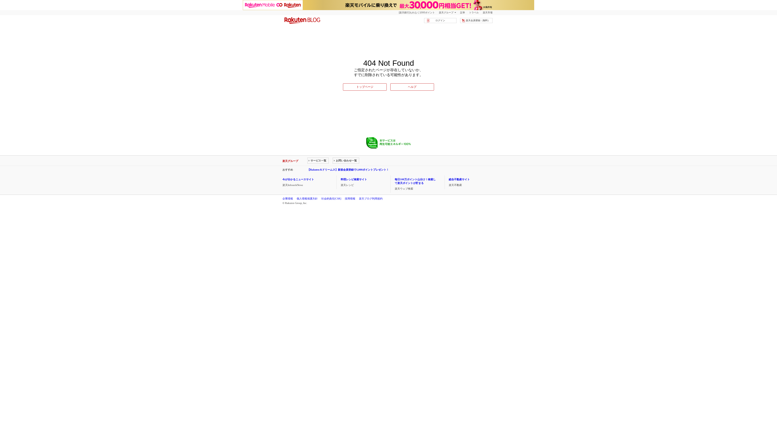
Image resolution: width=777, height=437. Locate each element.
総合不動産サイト (459, 179)
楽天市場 (488, 12)
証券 (462, 12)
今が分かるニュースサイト (298, 179)
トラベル (474, 12)
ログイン (440, 20)
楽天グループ (446, 12)
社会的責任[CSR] (331, 198)
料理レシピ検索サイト (354, 179)
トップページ (364, 86)
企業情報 (287, 198)
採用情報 (350, 198)
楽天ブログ (302, 20)
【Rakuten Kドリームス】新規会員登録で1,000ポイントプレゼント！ (348, 169)
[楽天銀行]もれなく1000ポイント (417, 12)
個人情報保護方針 (307, 198)
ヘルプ (412, 86)
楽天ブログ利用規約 (371, 198)
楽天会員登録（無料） (478, 20)
